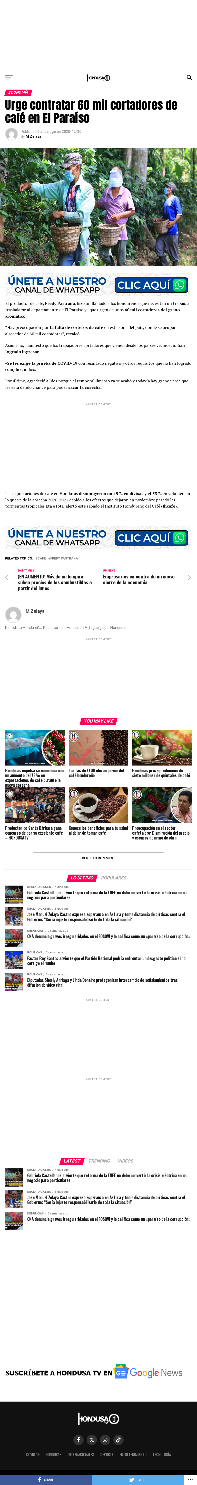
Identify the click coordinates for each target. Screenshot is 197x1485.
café (41, 558)
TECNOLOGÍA (162, 1454)
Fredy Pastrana (64, 558)
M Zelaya (33, 136)
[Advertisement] (98, 36)
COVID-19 (33, 1454)
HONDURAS (54, 1454)
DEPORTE (106, 1454)
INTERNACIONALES (81, 1454)
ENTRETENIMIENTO (133, 1454)
